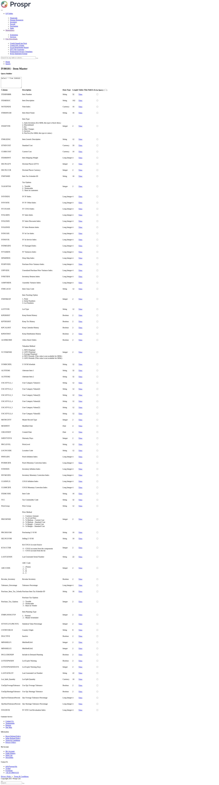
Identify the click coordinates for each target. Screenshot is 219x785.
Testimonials (9, 723)
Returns (8, 725)
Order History (10, 753)
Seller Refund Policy (12, 738)
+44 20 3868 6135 (12, 773)
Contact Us (9, 721)
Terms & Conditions (12, 740)
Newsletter (9, 757)
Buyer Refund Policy (13, 736)
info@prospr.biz (11, 766)
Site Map (8, 727)
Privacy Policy (10, 742)
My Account (9, 751)
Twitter (8, 768)
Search (7, 64)
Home (7, 62)
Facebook (9, 771)
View (80, 94)
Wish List (8, 755)
